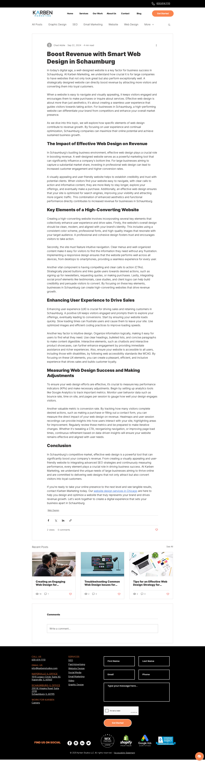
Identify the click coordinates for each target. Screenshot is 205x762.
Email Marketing (93, 24)
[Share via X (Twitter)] (55, 520)
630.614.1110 (163, 3)
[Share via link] (70, 520)
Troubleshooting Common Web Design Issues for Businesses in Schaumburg (102, 583)
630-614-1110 (38, 659)
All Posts (37, 24)
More (147, 24)
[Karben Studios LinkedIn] (82, 743)
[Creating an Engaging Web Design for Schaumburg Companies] (53, 564)
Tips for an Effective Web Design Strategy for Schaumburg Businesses (150, 583)
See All (169, 546)
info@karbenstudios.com (44, 668)
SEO (75, 24)
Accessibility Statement (124, 753)
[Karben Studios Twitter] (88, 743)
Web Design (131, 24)
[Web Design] (102, 564)
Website (113, 24)
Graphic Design (57, 24)
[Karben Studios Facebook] (69, 743)
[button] (169, 24)
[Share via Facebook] (48, 520)
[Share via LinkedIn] (63, 520)
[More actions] (156, 45)
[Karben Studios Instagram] (76, 743)
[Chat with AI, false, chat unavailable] (199, 756)
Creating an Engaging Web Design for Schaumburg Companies (53, 583)
